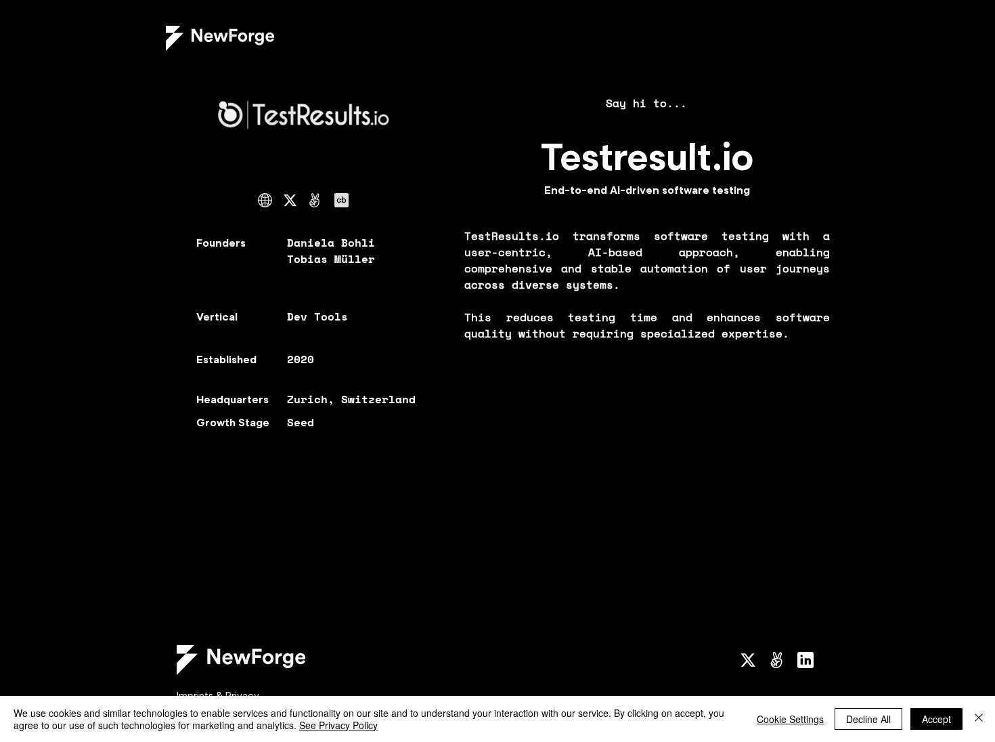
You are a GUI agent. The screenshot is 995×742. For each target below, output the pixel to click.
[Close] (979, 719)
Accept (936, 719)
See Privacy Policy (338, 725)
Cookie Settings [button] (790, 719)
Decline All (868, 719)
